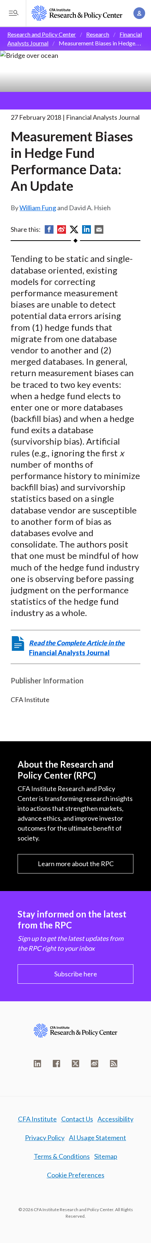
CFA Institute (37, 1119)
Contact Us (77, 1119)
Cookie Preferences (75, 1175)
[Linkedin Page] (37, 1063)
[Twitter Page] (75, 1063)
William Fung (37, 208)
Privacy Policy (45, 1137)
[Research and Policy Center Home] (77, 13)
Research (97, 34)
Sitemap (105, 1156)
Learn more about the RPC (76, 864)
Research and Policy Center (41, 34)
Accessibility (115, 1119)
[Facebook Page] (56, 1063)
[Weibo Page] (94, 1063)
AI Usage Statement (97, 1137)
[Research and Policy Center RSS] (113, 1063)
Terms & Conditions (62, 1156)
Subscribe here (75, 974)
